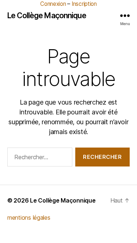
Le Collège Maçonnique (46, 15)
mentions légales (28, 217)
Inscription (84, 3)
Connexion (53, 3)
